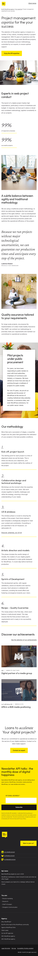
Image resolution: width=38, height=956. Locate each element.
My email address (13, 796)
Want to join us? (28, 843)
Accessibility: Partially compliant (25, 948)
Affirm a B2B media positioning (15, 707)
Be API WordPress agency (7, 9)
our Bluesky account (9, 855)
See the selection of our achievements (24, 640)
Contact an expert (19, 750)
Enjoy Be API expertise (11, 53)
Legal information (5, 948)
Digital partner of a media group (16, 673)
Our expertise (18, 9)
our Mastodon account (9, 859)
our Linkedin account (9, 852)
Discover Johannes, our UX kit (11, 532)
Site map (13, 948)
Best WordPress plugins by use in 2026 (12, 874)
